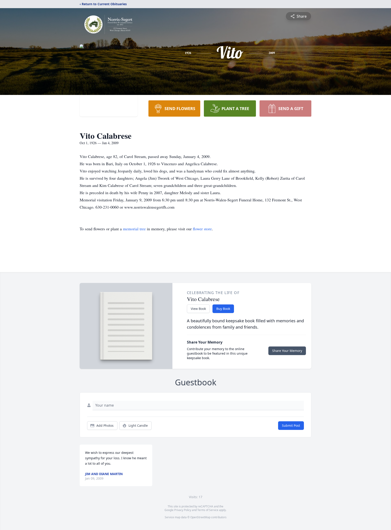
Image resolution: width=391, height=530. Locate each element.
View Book (198, 308)
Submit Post (291, 425)
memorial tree (134, 228)
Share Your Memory (287, 351)
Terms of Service (207, 510)
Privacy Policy (182, 510)
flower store (202, 228)
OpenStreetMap (200, 517)
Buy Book (223, 308)
